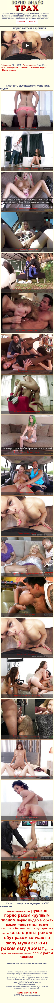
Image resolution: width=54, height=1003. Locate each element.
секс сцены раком (31, 932)
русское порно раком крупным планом (25, 915)
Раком (24, 68)
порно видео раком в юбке (18, 911)
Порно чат (32, 21)
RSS (35, 992)
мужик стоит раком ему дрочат (24, 945)
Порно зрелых (9, 70)
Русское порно (38, 68)
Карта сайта (23, 992)
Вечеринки (12, 68)
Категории (21, 21)
